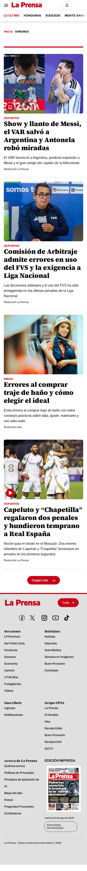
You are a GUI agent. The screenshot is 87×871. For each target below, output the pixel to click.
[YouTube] (54, 617)
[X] (32, 617)
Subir (65, 602)
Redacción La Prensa (16, 169)
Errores (22, 31)
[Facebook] (21, 617)
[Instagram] (43, 617)
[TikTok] (65, 617)
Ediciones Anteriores (55, 827)
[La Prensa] (29, 603)
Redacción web (13, 427)
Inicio (8, 31)
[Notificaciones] (67, 5)
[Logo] (26, 5)
